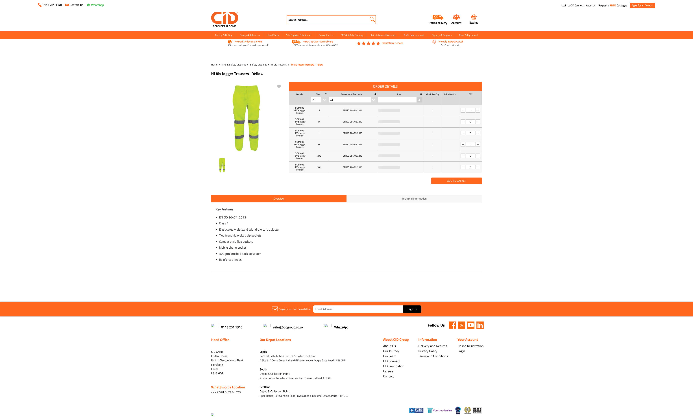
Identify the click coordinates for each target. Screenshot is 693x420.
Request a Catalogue (612, 5)
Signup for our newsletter (295, 309)
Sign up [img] (412, 309)
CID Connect (391, 361)
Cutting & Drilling (223, 35)
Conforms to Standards (351, 94)
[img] (452, 325)
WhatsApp (97, 5)
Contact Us (76, 5)
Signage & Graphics (442, 35)
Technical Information (414, 198)
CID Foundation (393, 366)
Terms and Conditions (433, 356)
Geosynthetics (326, 35)
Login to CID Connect (572, 5)
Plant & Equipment (468, 35)
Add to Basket (456, 181)
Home (214, 64)
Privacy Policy (427, 351)
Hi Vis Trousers (279, 64)
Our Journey (391, 351)
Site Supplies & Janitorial (298, 35)
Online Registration (470, 346)
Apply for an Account (642, 5)
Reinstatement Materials (383, 35)
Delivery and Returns (432, 346)
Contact (388, 376)
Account (456, 23)
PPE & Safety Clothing (352, 35)
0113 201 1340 (52, 5)
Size (318, 94)
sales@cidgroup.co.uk (288, 327)
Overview (279, 198)
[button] (372, 20)
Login (461, 351)
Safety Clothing (258, 64)
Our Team (389, 356)
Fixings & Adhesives (250, 35)
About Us (591, 5)
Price (399, 94)
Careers (388, 371)
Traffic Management (414, 35)
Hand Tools (273, 35)
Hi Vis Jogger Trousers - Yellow (307, 64)
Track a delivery (437, 23)
